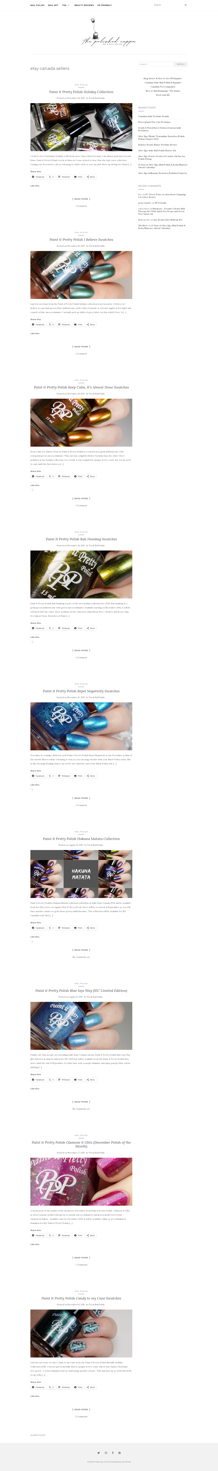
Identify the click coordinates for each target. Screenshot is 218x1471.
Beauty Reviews (84, 5)
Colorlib (107, 1462)
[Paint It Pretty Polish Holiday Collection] (81, 127)
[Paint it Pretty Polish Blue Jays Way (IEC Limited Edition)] (81, 1026)
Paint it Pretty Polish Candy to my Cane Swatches (81, 1298)
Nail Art (53, 5)
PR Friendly (105, 5)
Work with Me (163, 95)
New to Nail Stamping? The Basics (163, 91)
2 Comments (81, 1416)
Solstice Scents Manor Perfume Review (157, 144)
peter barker (144, 203)
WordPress (126, 1462)
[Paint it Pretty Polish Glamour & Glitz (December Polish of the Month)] (81, 1182)
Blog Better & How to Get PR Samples (163, 78)
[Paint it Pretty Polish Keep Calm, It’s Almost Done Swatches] (81, 423)
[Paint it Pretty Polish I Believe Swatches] (81, 275)
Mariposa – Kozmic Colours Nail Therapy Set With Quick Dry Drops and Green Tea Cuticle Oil (161, 211)
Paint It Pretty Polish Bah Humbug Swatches (81, 539)
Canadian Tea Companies (163, 86)
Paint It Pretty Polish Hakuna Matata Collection (81, 838)
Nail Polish (37, 5)
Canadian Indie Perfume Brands (153, 116)
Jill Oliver (143, 225)
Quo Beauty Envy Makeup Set (167, 219)
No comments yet (81, 957)
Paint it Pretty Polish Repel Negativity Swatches (81, 691)
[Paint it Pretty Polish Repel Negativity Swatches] (81, 726)
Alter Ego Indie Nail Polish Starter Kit (157, 150)
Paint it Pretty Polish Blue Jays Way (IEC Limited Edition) (81, 990)
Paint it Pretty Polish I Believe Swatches (81, 239)
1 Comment (81, 206)
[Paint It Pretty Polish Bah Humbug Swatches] (81, 574)
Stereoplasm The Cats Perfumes (154, 122)
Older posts (37, 1435)
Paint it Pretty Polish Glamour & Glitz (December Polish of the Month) (81, 1144)
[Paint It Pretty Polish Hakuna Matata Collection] (81, 874)
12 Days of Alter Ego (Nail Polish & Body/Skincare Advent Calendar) (161, 227)
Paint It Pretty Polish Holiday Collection (81, 92)
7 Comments (81, 1264)
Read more (81, 199)
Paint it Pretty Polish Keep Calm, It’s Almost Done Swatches (81, 387)
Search (180, 64)
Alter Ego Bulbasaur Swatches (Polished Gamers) (162, 173)
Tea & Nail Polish (97, 98)
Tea (64, 5)
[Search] (186, 5)
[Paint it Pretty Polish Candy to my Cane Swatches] (81, 1333)
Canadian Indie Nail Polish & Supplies (163, 82)
